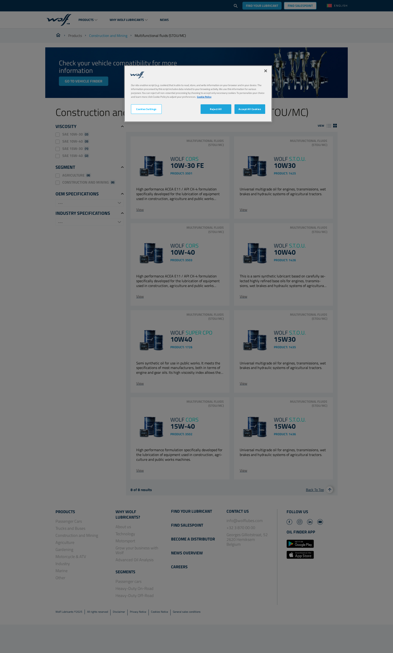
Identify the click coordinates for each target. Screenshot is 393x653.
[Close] (266, 71)
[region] (198, 93)
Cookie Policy (204, 97)
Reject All (216, 109)
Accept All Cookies (250, 109)
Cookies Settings (146, 109)
